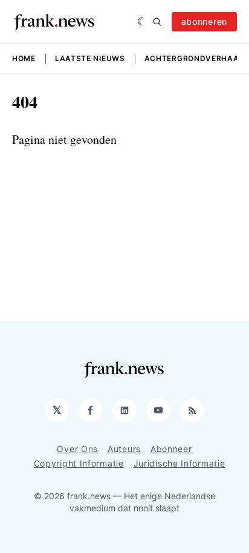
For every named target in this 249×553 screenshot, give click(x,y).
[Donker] (142, 22)
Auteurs (124, 449)
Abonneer (171, 449)
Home (24, 58)
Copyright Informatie (79, 463)
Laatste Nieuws (90, 58)
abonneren (204, 21)
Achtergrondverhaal (194, 58)
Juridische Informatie (179, 463)
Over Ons (77, 449)
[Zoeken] (157, 22)
